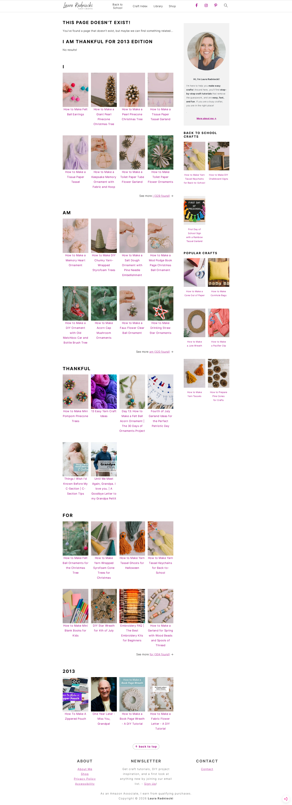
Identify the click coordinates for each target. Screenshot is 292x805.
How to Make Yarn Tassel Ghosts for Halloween (132, 562)
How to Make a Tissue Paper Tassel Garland (160, 114)
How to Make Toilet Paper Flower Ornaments (160, 176)
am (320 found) (159, 351)
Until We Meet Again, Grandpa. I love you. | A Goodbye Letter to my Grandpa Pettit (103, 488)
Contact (207, 769)
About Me (85, 769)
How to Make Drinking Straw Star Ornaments (160, 327)
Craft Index (140, 6)
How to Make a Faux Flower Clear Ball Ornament (132, 327)
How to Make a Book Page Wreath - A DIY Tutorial (132, 718)
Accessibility (85, 783)
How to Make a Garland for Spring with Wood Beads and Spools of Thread (160, 635)
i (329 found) (161, 195)
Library (158, 6)
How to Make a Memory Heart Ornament (75, 260)
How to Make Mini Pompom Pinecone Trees (75, 416)
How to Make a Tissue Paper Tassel (75, 176)
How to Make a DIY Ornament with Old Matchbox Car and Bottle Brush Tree (75, 332)
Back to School (118, 6)
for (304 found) (160, 654)
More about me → (207, 118)
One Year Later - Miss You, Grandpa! (104, 718)
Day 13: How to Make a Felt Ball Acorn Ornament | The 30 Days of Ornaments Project (132, 421)
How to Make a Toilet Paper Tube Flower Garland (132, 176)
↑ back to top (146, 746)
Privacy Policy (85, 778)
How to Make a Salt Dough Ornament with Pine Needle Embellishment (132, 265)
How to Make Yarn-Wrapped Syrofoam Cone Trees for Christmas (104, 567)
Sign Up (150, 783)
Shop (172, 6)
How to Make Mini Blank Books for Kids (75, 630)
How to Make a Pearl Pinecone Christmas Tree (132, 114)
